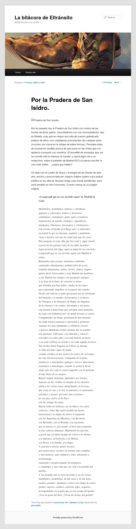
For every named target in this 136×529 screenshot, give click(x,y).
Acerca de (30, 72)
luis (42, 82)
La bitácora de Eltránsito (43, 17)
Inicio (18, 72)
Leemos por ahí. (60, 502)
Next (117, 82)
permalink (36, 505)
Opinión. (73, 502)
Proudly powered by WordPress (68, 517)
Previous (106, 82)
